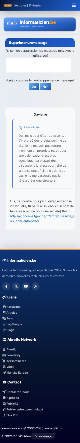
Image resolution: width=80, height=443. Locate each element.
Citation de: (30, 127)
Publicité (12, 403)
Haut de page (44, 436)
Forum (10, 318)
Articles (11, 312)
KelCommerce (16, 361)
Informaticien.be (11, 428)
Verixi (10, 366)
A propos (12, 398)
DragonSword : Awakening (49, 5)
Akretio (11, 349)
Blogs (10, 330)
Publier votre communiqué (24, 409)
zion (38, 127)
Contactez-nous (17, 392)
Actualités (13, 306)
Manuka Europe (17, 372)
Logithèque (14, 324)
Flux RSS (12, 415)
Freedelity (13, 355)
